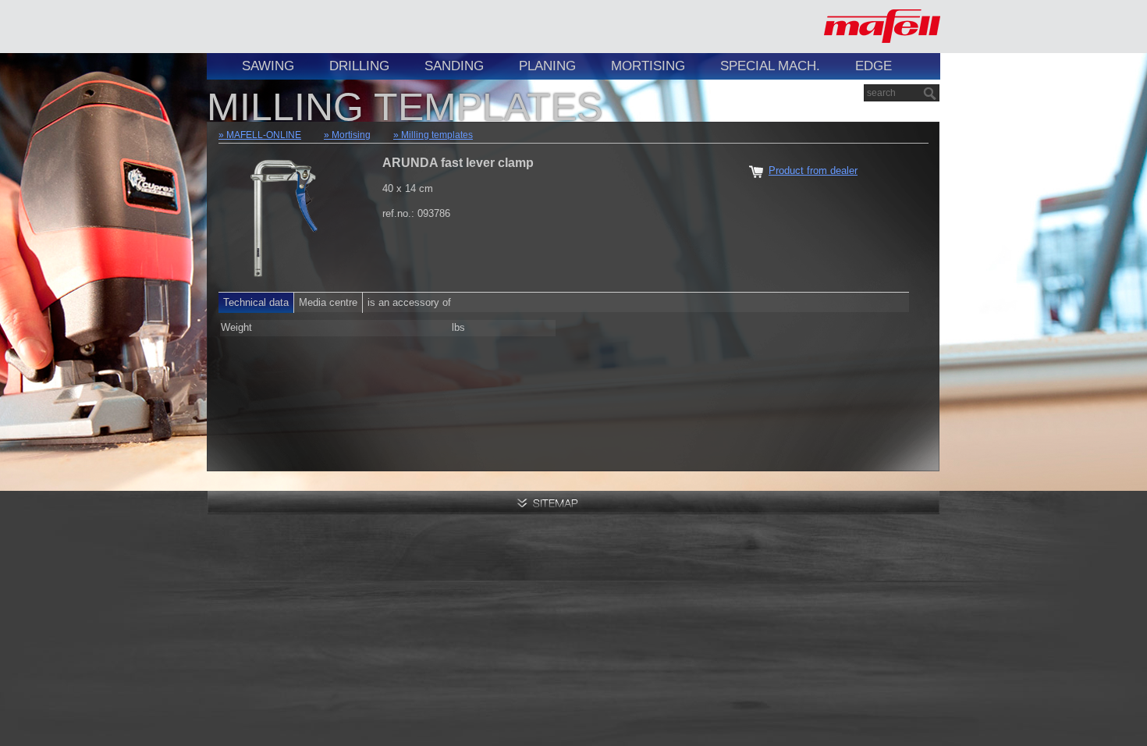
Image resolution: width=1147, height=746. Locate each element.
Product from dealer (813, 170)
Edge (873, 66)
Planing (547, 66)
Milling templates (437, 135)
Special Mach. (770, 66)
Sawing (268, 66)
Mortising (648, 66)
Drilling (359, 66)
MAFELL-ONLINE (263, 135)
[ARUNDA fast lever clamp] (284, 213)
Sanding (454, 66)
